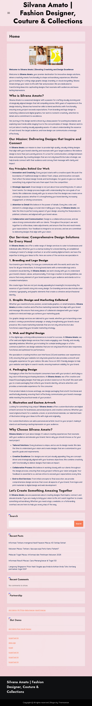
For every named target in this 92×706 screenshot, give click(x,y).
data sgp (12, 643)
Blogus (53, 702)
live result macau (24, 629)
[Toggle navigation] (8, 13)
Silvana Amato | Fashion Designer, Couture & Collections (25, 687)
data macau (30, 610)
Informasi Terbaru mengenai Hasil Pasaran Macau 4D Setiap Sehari (37, 543)
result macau (40, 610)
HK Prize (20, 610)
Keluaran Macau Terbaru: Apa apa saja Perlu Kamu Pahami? (34, 549)
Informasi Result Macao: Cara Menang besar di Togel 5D (33, 561)
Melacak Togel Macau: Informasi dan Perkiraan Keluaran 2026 (35, 555)
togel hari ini (14, 638)
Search (14, 516)
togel (11, 648)
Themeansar (63, 702)
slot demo (13, 610)
